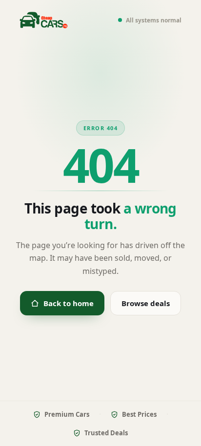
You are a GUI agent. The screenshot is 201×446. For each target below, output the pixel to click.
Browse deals (145, 303)
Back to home (68, 303)
